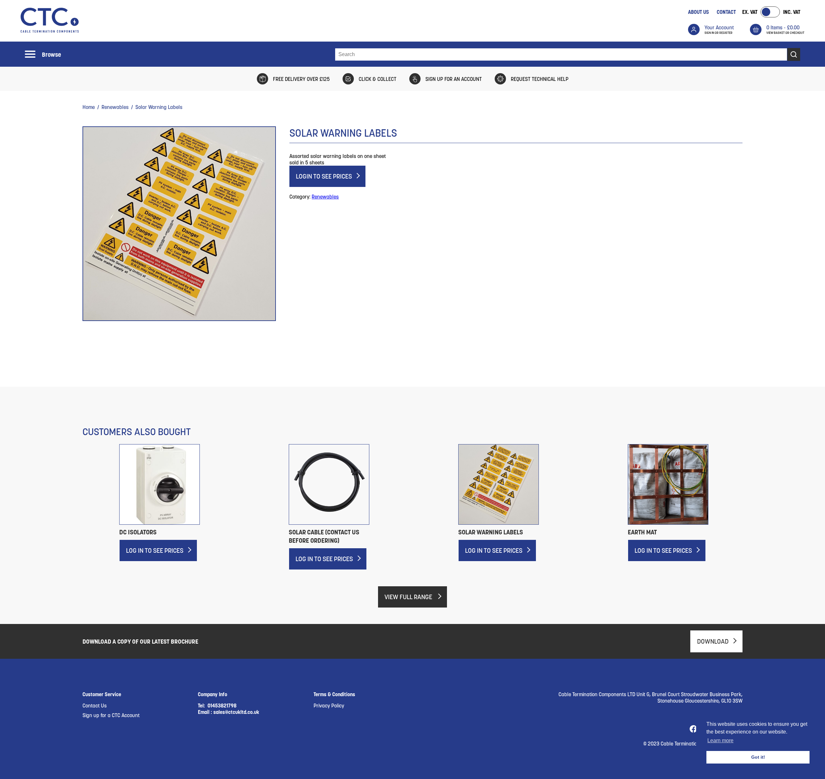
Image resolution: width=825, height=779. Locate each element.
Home (88, 107)
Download (713, 641)
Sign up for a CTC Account (111, 715)
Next (757, 498)
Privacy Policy (329, 705)
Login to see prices (324, 176)
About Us (698, 12)
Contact (726, 12)
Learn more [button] (720, 740)
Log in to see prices (154, 550)
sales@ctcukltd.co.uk (236, 712)
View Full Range (408, 597)
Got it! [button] (758, 757)
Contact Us (94, 705)
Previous (87, 498)
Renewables (115, 107)
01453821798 (222, 705)
